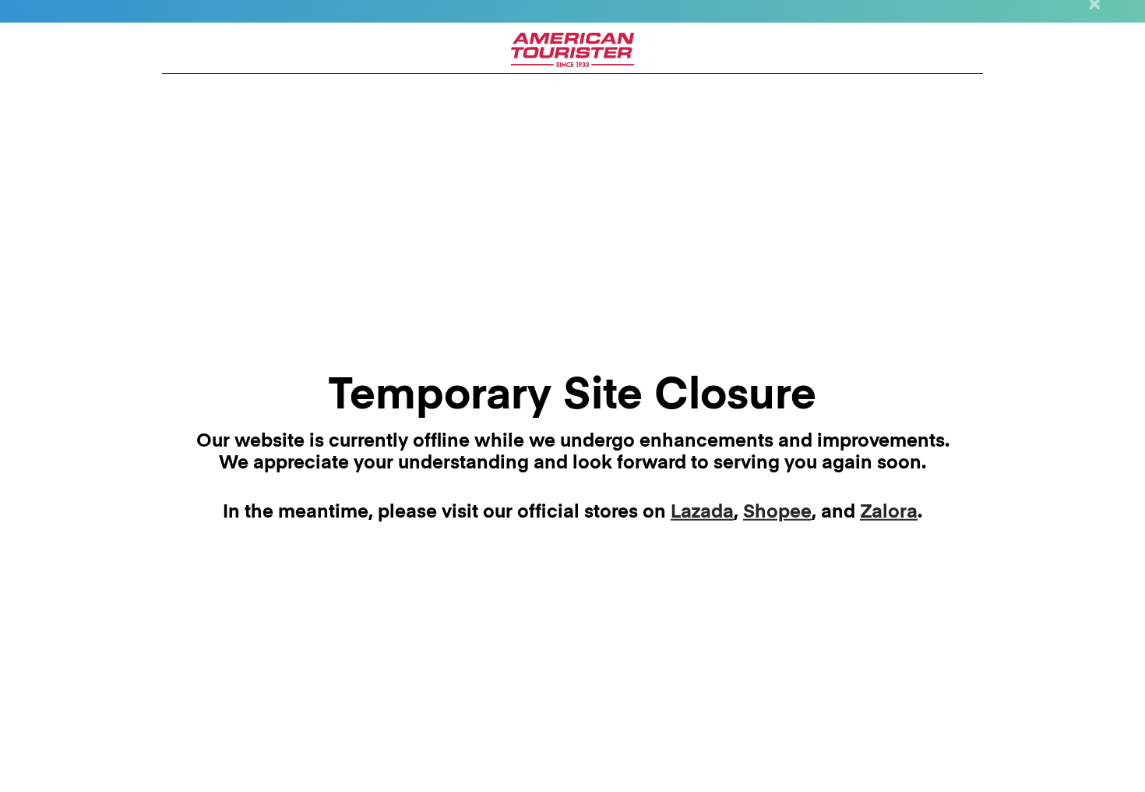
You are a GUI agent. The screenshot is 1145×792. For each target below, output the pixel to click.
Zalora (889, 512)
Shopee (777, 512)
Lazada (702, 512)
